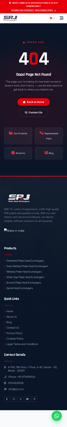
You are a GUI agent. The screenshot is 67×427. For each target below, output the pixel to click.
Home (10, 311)
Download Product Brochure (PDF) (32, 10)
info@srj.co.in (16, 389)
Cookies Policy (15, 338)
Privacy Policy (15, 333)
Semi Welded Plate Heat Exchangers (27, 266)
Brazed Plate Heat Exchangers (24, 282)
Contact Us (35, 112)
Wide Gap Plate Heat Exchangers (25, 277)
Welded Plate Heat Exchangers (24, 271)
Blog (9, 322)
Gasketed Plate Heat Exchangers (25, 260)
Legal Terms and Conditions (22, 344)
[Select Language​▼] (52, 18)
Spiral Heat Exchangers (20, 288)
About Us (12, 316)
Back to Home (35, 102)
